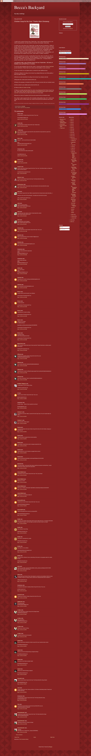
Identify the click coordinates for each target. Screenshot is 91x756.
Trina (18, 704)
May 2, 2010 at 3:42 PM (21, 674)
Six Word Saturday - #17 (73, 177)
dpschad (19, 463)
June (72, 148)
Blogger (50, 746)
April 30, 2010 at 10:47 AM (22, 126)
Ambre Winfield (20, 472)
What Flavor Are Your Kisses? (73, 200)
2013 (71, 132)
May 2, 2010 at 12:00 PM (22, 597)
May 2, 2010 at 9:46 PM (21, 692)
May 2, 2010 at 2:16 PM (21, 629)
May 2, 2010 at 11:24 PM (22, 732)
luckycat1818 (20, 500)
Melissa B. (19, 177)
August (72, 144)
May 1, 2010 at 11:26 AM (22, 339)
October (73, 140)
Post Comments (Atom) (23, 739)
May (72, 149)
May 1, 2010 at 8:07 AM (21, 180)
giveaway (28, 107)
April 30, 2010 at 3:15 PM (22, 134)
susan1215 (19, 594)
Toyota (72, 210)
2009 (71, 220)
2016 (71, 127)
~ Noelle (19, 130)
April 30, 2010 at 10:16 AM (22, 119)
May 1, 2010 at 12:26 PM (22, 365)
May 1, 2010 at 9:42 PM (21, 562)
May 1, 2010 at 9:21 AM (21, 187)
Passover (73, 207)
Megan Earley (20, 343)
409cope (19, 354)
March (72, 214)
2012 (71, 134)
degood (18, 640)
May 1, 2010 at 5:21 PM (21, 496)
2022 (71, 119)
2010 (71, 137)
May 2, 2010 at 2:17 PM (21, 636)
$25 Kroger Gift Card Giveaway (73, 195)
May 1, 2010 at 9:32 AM (21, 224)
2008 (71, 221)
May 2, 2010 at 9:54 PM (21, 700)
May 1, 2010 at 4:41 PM (21, 460)
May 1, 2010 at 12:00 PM (22, 350)
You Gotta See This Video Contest (74, 173)
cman (18, 687)
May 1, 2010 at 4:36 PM (21, 438)
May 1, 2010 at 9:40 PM (21, 542)
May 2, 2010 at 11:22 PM (22, 717)
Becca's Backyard (29, 7)
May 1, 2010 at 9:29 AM (21, 199)
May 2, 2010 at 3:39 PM (21, 646)
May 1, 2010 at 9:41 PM (21, 551)
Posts (62, 227)
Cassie (18, 123)
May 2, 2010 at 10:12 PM (22, 708)
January (73, 217)
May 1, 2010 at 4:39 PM (21, 452)
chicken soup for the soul (21, 107)
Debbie (18, 519)
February (73, 216)
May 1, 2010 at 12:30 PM (22, 389)
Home (35, 737)
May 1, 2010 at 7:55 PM (21, 505)
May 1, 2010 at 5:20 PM (21, 489)
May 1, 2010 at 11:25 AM (22, 329)
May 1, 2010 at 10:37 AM (22, 231)
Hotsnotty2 (19, 678)
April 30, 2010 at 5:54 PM (22, 155)
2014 (71, 130)
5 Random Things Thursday (73, 183)
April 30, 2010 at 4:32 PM (22, 145)
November (73, 138)
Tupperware (62, 128)
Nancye (19, 291)
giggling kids (19, 601)
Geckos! (72, 209)
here (32, 95)
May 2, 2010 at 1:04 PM (21, 606)
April (72, 151)
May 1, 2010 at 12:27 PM (22, 372)
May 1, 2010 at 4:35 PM (21, 431)
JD (18, 393)
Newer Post (17, 737)
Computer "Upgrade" (73, 205)
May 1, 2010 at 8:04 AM (21, 173)
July (72, 146)
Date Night (73, 203)
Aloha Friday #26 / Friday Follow (74, 160)
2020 (71, 120)
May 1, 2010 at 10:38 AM (22, 238)
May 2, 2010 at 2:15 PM (21, 614)
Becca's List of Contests (63, 120)
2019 (71, 122)
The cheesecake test (73, 164)
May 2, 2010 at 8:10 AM (21, 590)
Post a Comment (19, 734)
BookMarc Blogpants (21, 383)
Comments (63, 229)
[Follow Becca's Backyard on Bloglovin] (65, 53)
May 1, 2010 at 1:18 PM (21, 398)
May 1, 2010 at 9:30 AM (21, 215)
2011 (71, 135)
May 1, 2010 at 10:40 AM (22, 287)
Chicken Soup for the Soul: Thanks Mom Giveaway (74, 156)
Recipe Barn (62, 124)
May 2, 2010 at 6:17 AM (21, 581)
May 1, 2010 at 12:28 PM (22, 379)
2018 (71, 124)
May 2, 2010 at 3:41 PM (21, 665)
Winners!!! (73, 197)
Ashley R (19, 166)
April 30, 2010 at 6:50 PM (22, 162)
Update (72, 212)
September (73, 142)
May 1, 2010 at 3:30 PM (21, 416)
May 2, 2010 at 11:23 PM (22, 724)
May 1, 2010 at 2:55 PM (21, 408)
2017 (71, 125)
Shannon (19, 159)
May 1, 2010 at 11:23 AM (22, 297)
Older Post (52, 737)
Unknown (19, 228)
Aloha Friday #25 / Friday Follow (74, 168)
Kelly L (18, 138)
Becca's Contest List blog (25, 87)
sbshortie (41, 90)
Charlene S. (19, 412)
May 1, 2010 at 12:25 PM (22, 358)
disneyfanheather (21, 712)
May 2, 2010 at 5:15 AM (21, 570)
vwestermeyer (20, 184)
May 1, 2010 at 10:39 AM (22, 254)
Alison (18, 574)
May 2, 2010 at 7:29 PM (21, 684)
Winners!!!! (73, 170)
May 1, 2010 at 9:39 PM (21, 523)
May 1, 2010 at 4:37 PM (21, 445)
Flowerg (19, 427)
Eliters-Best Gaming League (63, 122)
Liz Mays (19, 610)
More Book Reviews (73, 180)
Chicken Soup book (50, 66)
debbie (18, 268)
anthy (18, 191)
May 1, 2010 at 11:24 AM (22, 306)
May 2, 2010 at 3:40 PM (21, 655)
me (18, 90)
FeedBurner (70, 28)
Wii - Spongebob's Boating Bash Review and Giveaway (74, 189)
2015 (71, 129)
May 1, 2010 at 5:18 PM (21, 475)
